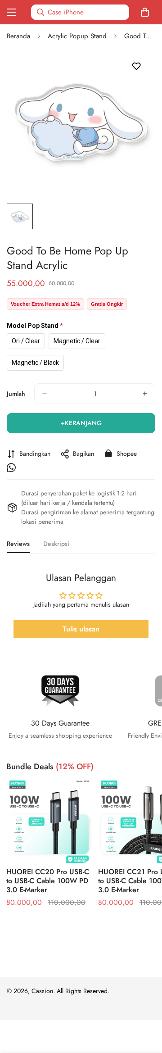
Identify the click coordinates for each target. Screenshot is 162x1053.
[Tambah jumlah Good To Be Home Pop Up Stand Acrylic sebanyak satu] (145, 394)
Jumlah (16, 393)
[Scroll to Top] (146, 1005)
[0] (146, 12)
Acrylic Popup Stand (77, 36)
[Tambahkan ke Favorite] (136, 66)
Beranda (18, 36)
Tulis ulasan (81, 629)
